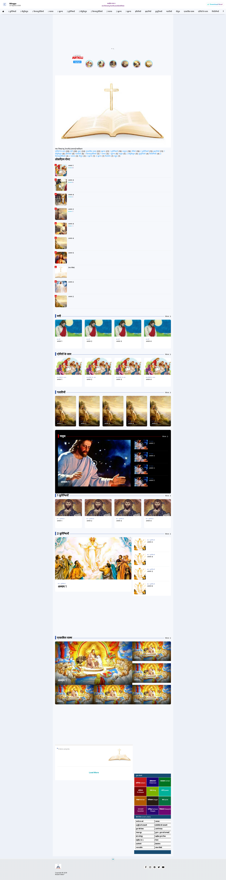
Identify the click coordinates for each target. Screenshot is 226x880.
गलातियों (169, 11)
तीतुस (178, 11)
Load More (94, 772)
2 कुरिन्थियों (71, 11)
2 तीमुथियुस (83, 11)
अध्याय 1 (71, 165)
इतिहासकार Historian (152, 782)
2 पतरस (109, 11)
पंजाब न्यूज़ (139, 832)
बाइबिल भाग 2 (140, 840)
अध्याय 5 (71, 253)
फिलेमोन (108, 156)
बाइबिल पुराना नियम (160, 836)
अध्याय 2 (71, 209)
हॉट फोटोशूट (139, 836)
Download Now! (216, 4)
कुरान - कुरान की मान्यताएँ (162, 832)
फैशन (156, 840)
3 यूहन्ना (128, 11)
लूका (79, 151)
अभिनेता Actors (140, 783)
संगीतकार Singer (153, 800)
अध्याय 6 (150, 586)
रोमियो (133, 151)
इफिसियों (138, 11)
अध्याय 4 (71, 180)
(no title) (71, 267)
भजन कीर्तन (139, 847)
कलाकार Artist (165, 781)
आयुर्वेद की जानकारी (141, 825)
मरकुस (124, 151)
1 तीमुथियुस (24, 11)
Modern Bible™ (60, 874)
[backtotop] (113, 860)
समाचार (157, 821)
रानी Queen (165, 790)
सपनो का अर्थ (139, 821)
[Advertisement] (113, 32)
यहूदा (115, 156)
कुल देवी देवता (140, 829)
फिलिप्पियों (215, 11)
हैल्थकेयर (157, 844)
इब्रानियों (148, 11)
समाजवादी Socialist (140, 810)
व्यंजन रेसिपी (158, 847)
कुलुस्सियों (158, 11)
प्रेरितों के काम (203, 11)
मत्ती (71, 151)
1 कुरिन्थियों (12, 11)
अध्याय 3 (119, 341)
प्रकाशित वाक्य (189, 11)
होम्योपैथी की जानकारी (161, 825)
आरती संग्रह (158, 829)
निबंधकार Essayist (165, 809)
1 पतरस (50, 11)
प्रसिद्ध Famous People (153, 810)
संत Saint (165, 800)
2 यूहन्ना (119, 11)
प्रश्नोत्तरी (138, 844)
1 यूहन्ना (60, 11)
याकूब (121, 153)
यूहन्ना (103, 151)
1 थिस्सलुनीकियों (38, 11)
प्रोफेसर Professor (140, 791)
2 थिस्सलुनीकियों (97, 11)
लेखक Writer (140, 800)
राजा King (153, 790)
